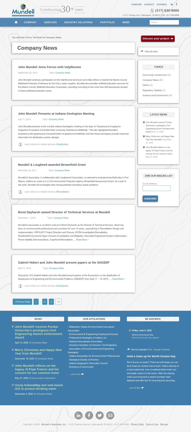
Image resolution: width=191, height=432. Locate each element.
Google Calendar (162, 349)
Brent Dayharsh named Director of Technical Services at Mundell (64, 212)
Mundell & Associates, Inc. (53, 424)
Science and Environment (155, 95)
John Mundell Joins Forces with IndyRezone (49, 67)
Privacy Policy (137, 424)
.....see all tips (134, 387)
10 (58, 301)
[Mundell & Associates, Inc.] (24, 8)
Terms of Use (152, 424)
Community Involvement (155, 74)
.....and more (74, 374)
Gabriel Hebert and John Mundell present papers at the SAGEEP (63, 262)
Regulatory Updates (152, 90)
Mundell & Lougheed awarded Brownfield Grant (52, 164)
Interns (146, 84)
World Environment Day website (145, 337)
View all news (151, 51)
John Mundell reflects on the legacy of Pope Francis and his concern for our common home (159, 150)
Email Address (150, 183)
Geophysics (62, 144)
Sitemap (164, 424)
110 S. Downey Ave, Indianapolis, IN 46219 (141, 15)
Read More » (82, 239)
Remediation (63, 191)
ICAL (149, 349)
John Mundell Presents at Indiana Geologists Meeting (56, 113)
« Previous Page (22, 301)
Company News (62, 72)
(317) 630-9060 (166, 10)
